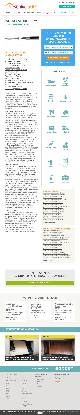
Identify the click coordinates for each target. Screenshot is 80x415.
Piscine (65, 149)
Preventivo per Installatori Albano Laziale (55, 234)
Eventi (24, 396)
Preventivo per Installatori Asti (51, 201)
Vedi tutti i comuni (48, 260)
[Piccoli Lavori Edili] (51, 142)
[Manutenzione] (51, 126)
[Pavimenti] (65, 126)
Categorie (47, 13)
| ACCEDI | (57, 381)
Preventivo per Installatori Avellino (53, 203)
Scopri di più (67, 6)
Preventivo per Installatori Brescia (53, 218)
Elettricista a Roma (12, 74)
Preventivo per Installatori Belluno (53, 208)
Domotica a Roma (12, 72)
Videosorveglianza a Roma (16, 89)
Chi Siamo (9, 378)
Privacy (8, 393)
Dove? (47, 52)
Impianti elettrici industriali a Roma (19, 82)
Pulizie (51, 182)
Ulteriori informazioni (72, 411)
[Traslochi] (65, 176)
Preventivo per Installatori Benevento (54, 209)
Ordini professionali (28, 393)
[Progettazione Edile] (65, 159)
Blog (39, 13)
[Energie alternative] (65, 78)
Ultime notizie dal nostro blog (22, 329)
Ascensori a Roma (12, 68)
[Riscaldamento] (65, 95)
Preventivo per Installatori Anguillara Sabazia (56, 237)
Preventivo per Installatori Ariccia (52, 245)
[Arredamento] (51, 80)
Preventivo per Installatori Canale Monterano (56, 257)
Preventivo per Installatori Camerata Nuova (55, 254)
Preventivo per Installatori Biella (52, 213)
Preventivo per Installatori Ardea (52, 244)
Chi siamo (16, 13)
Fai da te (24, 380)
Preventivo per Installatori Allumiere (53, 235)
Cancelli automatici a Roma (16, 70)
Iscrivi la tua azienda (40, 380)
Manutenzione (51, 132)
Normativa (25, 391)
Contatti (63, 13)
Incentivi (24, 401)
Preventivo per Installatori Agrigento (53, 193)
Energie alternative (65, 84)
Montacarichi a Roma (13, 85)
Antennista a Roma (12, 61)
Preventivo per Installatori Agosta (52, 232)
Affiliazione (9, 399)
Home (8, 13)
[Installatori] (51, 111)
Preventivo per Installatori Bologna (53, 214)
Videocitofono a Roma (14, 87)
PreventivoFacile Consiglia (27, 405)
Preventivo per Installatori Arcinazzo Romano (56, 242)
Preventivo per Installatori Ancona (53, 196)
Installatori (51, 116)
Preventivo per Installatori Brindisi (53, 219)
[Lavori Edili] (65, 111)
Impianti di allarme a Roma (16, 80)
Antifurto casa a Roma (14, 63)
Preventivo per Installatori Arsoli (52, 247)
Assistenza (25, 386)
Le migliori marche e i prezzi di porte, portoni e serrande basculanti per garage (57, 358)
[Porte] (51, 161)
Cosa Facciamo (11, 380)
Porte (51, 167)
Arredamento (51, 85)
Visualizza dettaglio (11, 318)
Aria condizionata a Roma (15, 66)
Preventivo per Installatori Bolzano (53, 216)
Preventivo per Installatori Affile (52, 230)
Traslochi (65, 182)
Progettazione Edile (65, 166)
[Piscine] (65, 143)
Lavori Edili (65, 116)
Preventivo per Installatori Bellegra (53, 250)
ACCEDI (71, 13)
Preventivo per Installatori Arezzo (52, 198)
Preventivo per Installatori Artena (52, 249)
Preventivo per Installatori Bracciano (53, 252)
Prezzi (23, 388)
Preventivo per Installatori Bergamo (53, 211)
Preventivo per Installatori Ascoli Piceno (54, 199)
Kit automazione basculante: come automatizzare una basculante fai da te (20, 358)
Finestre (51, 101)
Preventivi (9, 386)
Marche (24, 383)
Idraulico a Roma (12, 78)
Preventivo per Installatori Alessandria (54, 194)
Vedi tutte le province (49, 222)
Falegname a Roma (13, 76)
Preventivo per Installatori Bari (52, 204)
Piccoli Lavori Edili (51, 148)
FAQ (55, 13)
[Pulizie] (51, 176)
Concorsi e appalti (27, 399)
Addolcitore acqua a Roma (16, 59)
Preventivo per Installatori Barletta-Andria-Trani (57, 206)
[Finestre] (51, 95)
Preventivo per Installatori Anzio (52, 240)
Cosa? (47, 47)
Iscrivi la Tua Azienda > (40, 283)
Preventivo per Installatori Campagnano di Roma (57, 255)
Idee (23, 378)
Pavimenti (65, 132)
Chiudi (40, 413)
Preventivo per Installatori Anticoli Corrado (55, 239)
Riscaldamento (65, 101)
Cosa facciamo (28, 13)
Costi (8, 388)
